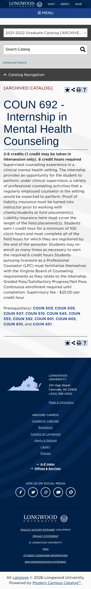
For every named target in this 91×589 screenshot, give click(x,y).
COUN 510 (35, 313)
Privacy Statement (46, 536)
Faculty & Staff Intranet (38, 529)
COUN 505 (65, 308)
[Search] (82, 49)
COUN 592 (22, 319)
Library (45, 447)
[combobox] (45, 32)
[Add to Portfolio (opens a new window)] (67, 89)
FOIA (46, 549)
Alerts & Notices (45, 440)
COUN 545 (57, 313)
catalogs (20, 577)
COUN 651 (42, 324)
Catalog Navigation (26, 75)
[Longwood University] (25, 4)
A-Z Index (47, 464)
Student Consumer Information (45, 555)
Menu (47, 13)
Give (78, 4)
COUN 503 (43, 308)
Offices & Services (48, 468)
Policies (45, 453)
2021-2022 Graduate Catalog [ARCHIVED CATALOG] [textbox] (46, 33)
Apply (65, 4)
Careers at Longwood (46, 434)
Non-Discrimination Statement (45, 561)
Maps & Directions (61, 402)
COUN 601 (44, 319)
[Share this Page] (73, 89)
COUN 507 (13, 313)
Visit (51, 4)
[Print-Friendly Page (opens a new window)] (78, 89)
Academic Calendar (45, 421)
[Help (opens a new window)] (84, 89)
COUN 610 (13, 324)
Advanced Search (15, 62)
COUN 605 (66, 319)
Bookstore (45, 427)
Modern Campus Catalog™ (56, 583)
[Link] (20, 492)
